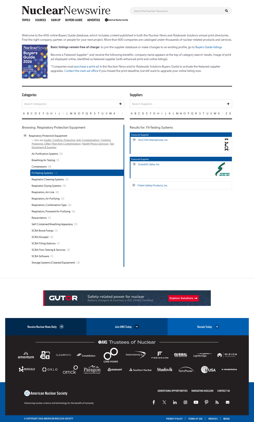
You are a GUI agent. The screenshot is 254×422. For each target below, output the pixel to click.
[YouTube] (196, 402)
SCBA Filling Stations (43, 243)
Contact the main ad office (81, 70)
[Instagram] (185, 402)
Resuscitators (39, 217)
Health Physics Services (95, 143)
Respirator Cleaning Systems (48, 179)
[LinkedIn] (175, 402)
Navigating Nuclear (202, 390)
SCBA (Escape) (40, 237)
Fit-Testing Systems (42, 173)
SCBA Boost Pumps (42, 230)
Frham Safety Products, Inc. (153, 185)
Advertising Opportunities (172, 390)
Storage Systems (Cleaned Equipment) (53, 262)
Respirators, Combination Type (49, 205)
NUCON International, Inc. (153, 140)
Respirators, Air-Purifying (46, 198)
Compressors (39, 166)
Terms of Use (195, 418)
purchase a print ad (86, 66)
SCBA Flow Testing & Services (48, 249)
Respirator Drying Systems (46, 185)
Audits (47, 140)
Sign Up (55, 20)
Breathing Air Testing (43, 160)
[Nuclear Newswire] (217, 402)
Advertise (93, 20)
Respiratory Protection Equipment (48, 135)
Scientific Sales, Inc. (149, 164)
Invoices (213, 418)
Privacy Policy (174, 418)
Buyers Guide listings (208, 47)
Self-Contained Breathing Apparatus (52, 224)
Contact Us (223, 390)
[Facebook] (154, 402)
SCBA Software (40, 256)
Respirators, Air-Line (43, 192)
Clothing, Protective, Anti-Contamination (76, 140)
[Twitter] (164, 402)
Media (226, 418)
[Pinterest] (206, 402)
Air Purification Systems (45, 153)
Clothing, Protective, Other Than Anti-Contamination (71, 141)
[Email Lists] (227, 402)
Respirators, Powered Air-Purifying (51, 211)
